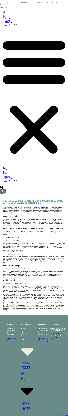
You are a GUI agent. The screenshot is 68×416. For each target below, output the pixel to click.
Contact (40, 336)
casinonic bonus (39, 207)
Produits (5, 17)
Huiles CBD (8, 19)
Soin (6, 25)
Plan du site (9, 336)
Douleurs (5, 10)
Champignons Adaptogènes (12, 24)
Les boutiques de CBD (43, 334)
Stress (4, 11)
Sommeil (5, 13)
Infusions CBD (8, 22)
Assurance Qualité (11, 334)
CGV (8, 332)
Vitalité (4, 12)
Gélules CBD (8, 20)
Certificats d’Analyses (43, 330)
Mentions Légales (11, 330)
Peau (4, 16)
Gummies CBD (8, 21)
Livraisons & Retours (43, 328)
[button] (34, 95)
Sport (4, 15)
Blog (39, 332)
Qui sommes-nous (11, 328)
